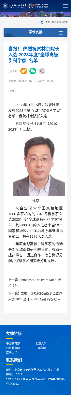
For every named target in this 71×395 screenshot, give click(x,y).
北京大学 (41, 343)
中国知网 (41, 347)
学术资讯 (56, 22)
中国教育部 (13, 343)
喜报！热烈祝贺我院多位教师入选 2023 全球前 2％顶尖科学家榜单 (35, 296)
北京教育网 (13, 347)
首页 (47, 22)
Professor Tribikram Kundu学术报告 (34, 283)
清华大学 (11, 352)
